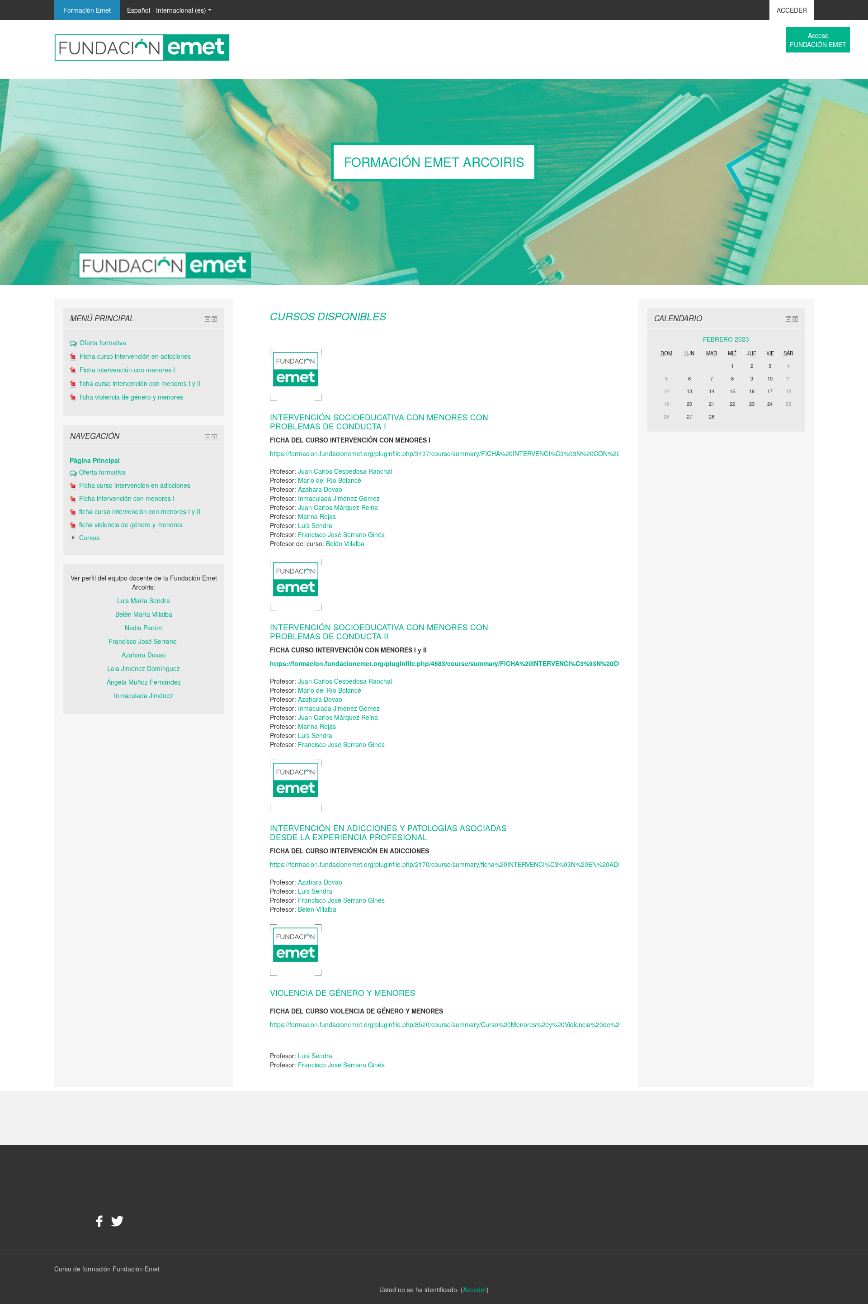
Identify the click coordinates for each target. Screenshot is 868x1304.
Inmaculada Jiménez (143, 695)
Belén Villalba (345, 543)
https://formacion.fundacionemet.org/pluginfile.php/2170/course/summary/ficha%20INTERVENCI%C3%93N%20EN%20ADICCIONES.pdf (464, 864)
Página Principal (95, 460)
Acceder (792, 9)
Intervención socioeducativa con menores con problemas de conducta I (379, 422)
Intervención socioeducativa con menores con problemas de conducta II (379, 632)
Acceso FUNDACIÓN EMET (818, 40)
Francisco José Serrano (143, 641)
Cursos (89, 537)
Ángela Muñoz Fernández (144, 681)
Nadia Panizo (144, 627)
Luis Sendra (315, 525)
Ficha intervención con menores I (127, 370)
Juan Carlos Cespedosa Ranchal (345, 471)
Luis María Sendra (143, 600)
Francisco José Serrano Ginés (341, 534)
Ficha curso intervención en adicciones (135, 356)
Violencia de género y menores (342, 992)
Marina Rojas (317, 516)
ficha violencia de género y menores (131, 397)
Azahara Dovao (320, 489)
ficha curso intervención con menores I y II (140, 384)
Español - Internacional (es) (166, 9)
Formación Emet (87, 9)
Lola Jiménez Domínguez (143, 668)
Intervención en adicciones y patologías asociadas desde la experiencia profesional (388, 832)
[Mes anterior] (662, 340)
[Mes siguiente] (789, 340)
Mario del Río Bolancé (329, 480)
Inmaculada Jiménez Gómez (339, 498)
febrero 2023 (726, 338)
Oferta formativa (103, 343)
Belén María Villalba (143, 614)
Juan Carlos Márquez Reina (338, 507)
